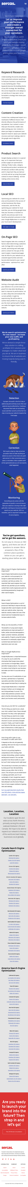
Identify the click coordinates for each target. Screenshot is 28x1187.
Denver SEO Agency (14, 999)
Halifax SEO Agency (14, 956)
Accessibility (5, 1170)
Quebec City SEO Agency (14, 860)
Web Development (5, 1172)
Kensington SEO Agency (14, 950)
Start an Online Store (8, 184)
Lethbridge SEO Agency (14, 929)
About (14, 1167)
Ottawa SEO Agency (14, 871)
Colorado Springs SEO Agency (14, 1001)
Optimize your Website (8, 269)
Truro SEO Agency (14, 961)
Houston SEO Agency (14, 988)
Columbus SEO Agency (14, 1044)
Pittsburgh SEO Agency (14, 1023)
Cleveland (23, 1170)
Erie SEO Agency (14, 1025)
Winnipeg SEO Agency (14, 901)
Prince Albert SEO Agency (14, 895)
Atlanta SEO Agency (14, 1055)
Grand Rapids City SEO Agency (14, 1078)
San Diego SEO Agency (14, 980)
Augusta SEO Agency (14, 1059)
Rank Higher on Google (8, 227)
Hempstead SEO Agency (14, 1012)
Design (4, 1175)
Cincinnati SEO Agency (14, 1049)
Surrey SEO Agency (14, 882)
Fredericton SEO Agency (14, 918)
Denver (23, 1172)
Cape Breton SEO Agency (14, 959)
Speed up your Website (8, 312)
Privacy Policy (14, 1172)
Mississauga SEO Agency (14, 873)
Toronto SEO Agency (14, 868)
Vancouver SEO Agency (14, 879)
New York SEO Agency (14, 1010)
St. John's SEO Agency (14, 924)
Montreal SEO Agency (14, 858)
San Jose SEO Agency (14, 982)
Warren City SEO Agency (14, 1081)
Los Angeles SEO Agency (14, 978)
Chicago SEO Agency (14, 1033)
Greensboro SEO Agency (14, 1070)
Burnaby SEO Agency (14, 884)
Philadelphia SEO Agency (14, 1020)
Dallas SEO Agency (14, 993)
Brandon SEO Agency (14, 903)
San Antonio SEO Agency (14, 991)
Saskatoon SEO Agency (14, 890)
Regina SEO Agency (14, 892)
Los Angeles (23, 1175)
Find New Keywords (8, 102)
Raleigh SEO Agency (14, 1068)
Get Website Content (8, 143)
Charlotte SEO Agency (14, 1065)
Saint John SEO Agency (14, 916)
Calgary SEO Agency (14, 935)
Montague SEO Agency (14, 945)
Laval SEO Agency (14, 863)
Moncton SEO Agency (14, 913)
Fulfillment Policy (14, 1170)
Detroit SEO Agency (14, 1076)
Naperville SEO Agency (14, 1038)
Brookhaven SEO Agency (14, 1015)
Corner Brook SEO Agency (14, 926)
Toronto (23, 1167)
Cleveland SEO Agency (14, 1046)
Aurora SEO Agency (14, 1004)
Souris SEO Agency (14, 948)
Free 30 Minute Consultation (14, 1132)
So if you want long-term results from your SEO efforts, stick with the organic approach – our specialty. (13, 792)
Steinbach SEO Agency (14, 905)
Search (4, 1167)
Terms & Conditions (14, 1175)
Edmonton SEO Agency (14, 937)
